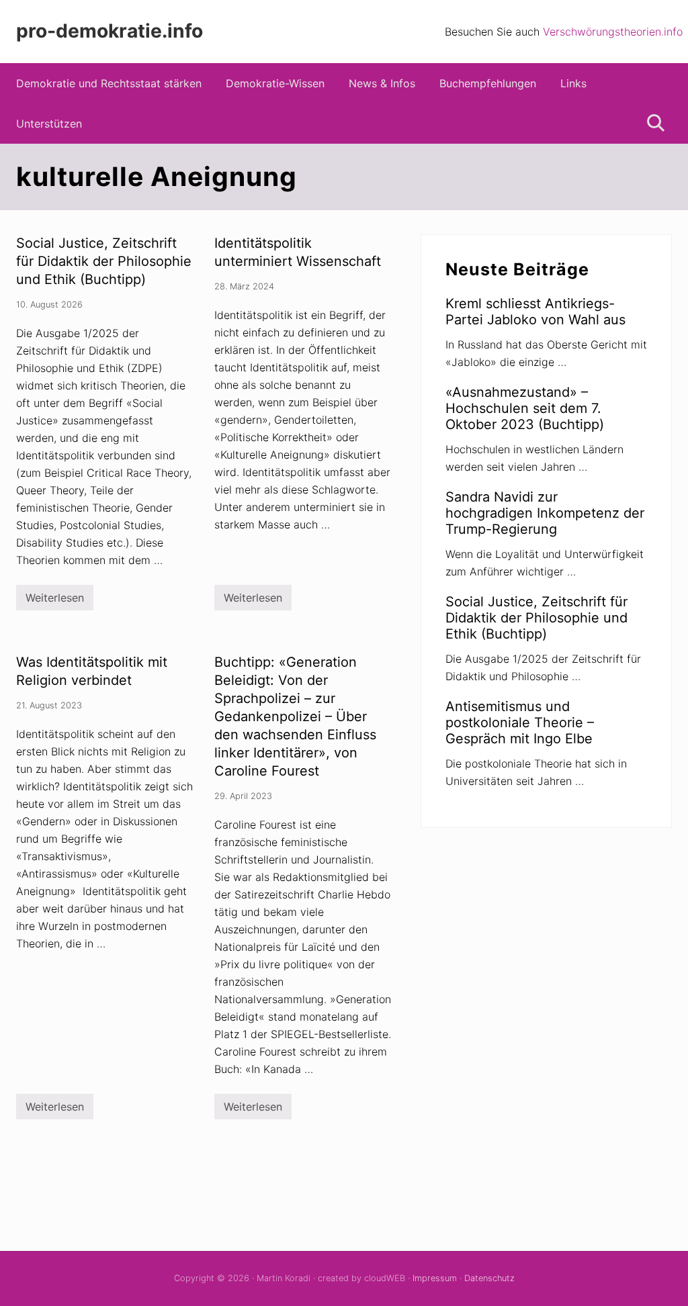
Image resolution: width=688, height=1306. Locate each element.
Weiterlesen (55, 600)
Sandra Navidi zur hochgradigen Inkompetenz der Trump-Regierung (544, 513)
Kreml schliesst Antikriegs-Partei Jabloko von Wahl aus (535, 311)
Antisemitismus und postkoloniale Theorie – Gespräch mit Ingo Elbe (519, 722)
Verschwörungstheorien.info (613, 31)
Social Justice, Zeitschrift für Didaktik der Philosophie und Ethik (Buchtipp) (103, 261)
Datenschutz (489, 1278)
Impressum (435, 1278)
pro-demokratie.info (109, 31)
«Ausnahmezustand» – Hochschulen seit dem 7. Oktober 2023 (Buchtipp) (524, 408)
